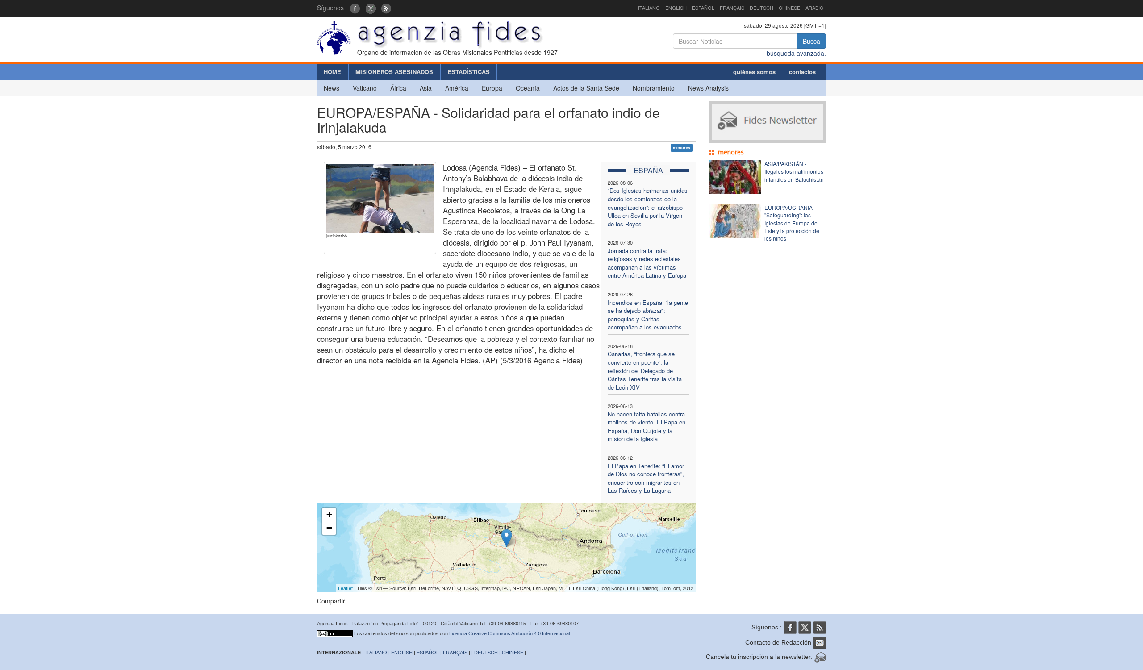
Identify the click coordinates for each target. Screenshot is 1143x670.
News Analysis (708, 87)
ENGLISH (676, 7)
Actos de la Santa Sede (586, 87)
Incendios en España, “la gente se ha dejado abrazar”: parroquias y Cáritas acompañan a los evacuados (648, 315)
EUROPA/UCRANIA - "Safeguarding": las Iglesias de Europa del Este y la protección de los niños (791, 223)
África (398, 87)
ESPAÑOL (703, 7)
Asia (426, 87)
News (331, 87)
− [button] (329, 527)
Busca (811, 41)
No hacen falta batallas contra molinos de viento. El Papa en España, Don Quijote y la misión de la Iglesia (646, 426)
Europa (492, 87)
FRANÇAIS (732, 7)
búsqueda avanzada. (796, 53)
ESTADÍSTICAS (468, 71)
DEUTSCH (761, 7)
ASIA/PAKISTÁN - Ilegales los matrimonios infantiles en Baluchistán (794, 171)
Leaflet (345, 587)
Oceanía (528, 87)
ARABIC (814, 7)
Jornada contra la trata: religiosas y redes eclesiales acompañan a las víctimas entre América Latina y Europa (647, 263)
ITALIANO (649, 7)
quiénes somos (754, 71)
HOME (332, 71)
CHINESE (789, 7)
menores (681, 147)
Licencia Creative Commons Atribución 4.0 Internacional (509, 633)
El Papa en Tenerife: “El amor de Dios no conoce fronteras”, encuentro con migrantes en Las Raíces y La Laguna (646, 478)
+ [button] (329, 514)
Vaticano (365, 87)
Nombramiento (654, 87)
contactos (802, 71)
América (456, 87)
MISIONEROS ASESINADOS (394, 71)
